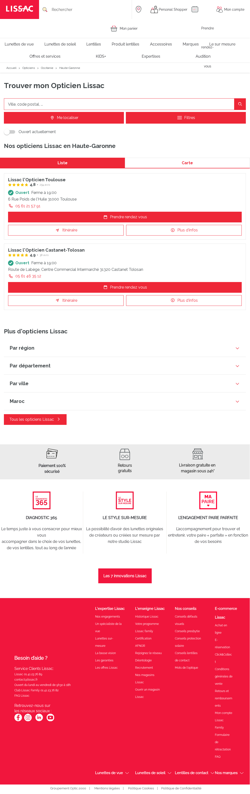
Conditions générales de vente (223, 676)
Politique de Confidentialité (181, 788)
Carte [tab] (187, 163)
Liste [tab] (63, 163)
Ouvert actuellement (37, 131)
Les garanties (104, 660)
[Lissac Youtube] (50, 720)
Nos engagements (107, 616)
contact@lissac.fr (26, 679)
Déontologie (143, 660)
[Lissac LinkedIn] (39, 720)
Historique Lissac (147, 616)
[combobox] (87, 9)
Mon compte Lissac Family (223, 720)
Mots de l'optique (186, 667)
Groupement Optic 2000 (68, 788)
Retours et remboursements (223, 698)
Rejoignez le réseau (148, 653)
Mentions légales (107, 788)
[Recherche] (240, 104)
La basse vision (105, 653)
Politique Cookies (141, 788)
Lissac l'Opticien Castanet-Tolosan (46, 250)
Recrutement (144, 667)
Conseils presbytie (187, 631)
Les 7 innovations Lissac (125, 576)
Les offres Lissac (106, 667)
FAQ (217, 756)
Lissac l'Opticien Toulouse (37, 179)
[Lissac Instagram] (28, 720)
